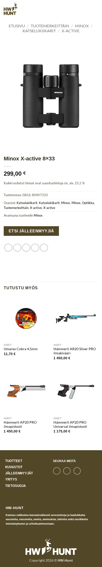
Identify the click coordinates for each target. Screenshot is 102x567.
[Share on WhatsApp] (8, 248)
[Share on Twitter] (26, 248)
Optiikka (88, 203)
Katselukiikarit (39, 30)
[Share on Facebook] (17, 248)
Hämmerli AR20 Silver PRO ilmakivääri (74, 351)
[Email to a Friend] (35, 248)
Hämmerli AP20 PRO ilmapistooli (20, 424)
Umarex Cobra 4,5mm (21, 349)
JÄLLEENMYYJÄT (19, 473)
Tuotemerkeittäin (50, 25)
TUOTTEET (13, 461)
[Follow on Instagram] (66, 471)
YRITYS (11, 479)
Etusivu (17, 25)
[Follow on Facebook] (56, 471)
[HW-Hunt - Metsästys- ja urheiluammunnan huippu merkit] (10, 8)
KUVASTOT (14, 467)
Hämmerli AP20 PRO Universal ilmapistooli (70, 424)
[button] (94, 8)
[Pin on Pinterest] (44, 248)
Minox (82, 25)
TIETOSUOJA (15, 486)
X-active (70, 30)
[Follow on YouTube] (77, 471)
